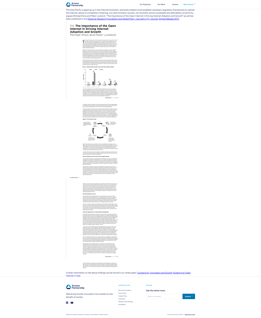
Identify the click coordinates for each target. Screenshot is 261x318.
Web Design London (190, 314)
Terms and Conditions (124, 290)
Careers (175, 4)
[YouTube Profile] (72, 303)
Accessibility (122, 304)
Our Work (161, 4)
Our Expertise (145, 4)
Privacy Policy (122, 293)
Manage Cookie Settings (125, 301)
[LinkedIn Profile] (67, 303)
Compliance (121, 299)
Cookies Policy (122, 296)
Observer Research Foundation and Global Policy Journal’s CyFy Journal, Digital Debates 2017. (133, 19)
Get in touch (188, 5)
